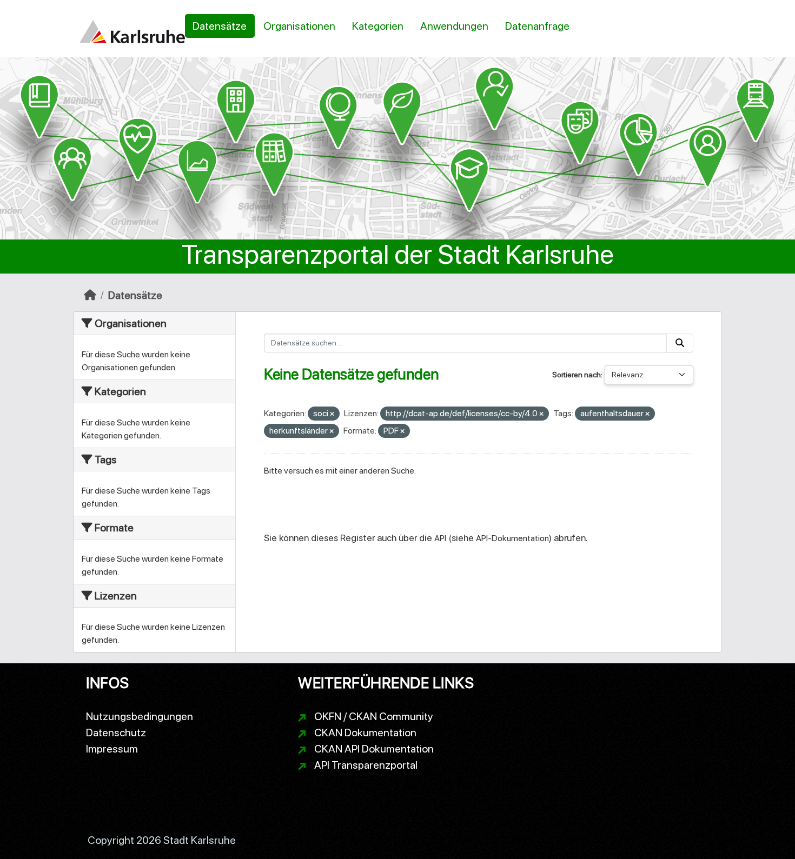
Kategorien (377, 25)
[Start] (90, 295)
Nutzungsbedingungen (139, 716)
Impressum (112, 748)
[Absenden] (679, 343)
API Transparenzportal (366, 764)
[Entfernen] (332, 414)
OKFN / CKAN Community (373, 716)
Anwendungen (454, 25)
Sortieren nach (576, 374)
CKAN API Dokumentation (374, 748)
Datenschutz (116, 732)
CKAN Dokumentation (365, 732)
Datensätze (220, 25)
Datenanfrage (537, 25)
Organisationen (299, 25)
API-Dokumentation (512, 538)
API (440, 538)
